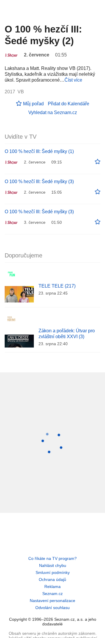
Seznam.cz (52, 593)
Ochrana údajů (52, 579)
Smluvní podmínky (53, 572)
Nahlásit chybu (52, 565)
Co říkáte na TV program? (52, 558)
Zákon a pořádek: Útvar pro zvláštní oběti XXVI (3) (66, 333)
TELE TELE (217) (57, 285)
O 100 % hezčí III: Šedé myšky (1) (39, 151)
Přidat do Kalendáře (68, 103)
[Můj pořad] (97, 162)
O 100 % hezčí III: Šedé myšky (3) (39, 181)
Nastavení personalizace (52, 600)
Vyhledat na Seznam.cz (52, 112)
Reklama (52, 586)
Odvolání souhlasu (52, 607)
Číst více (73, 80)
